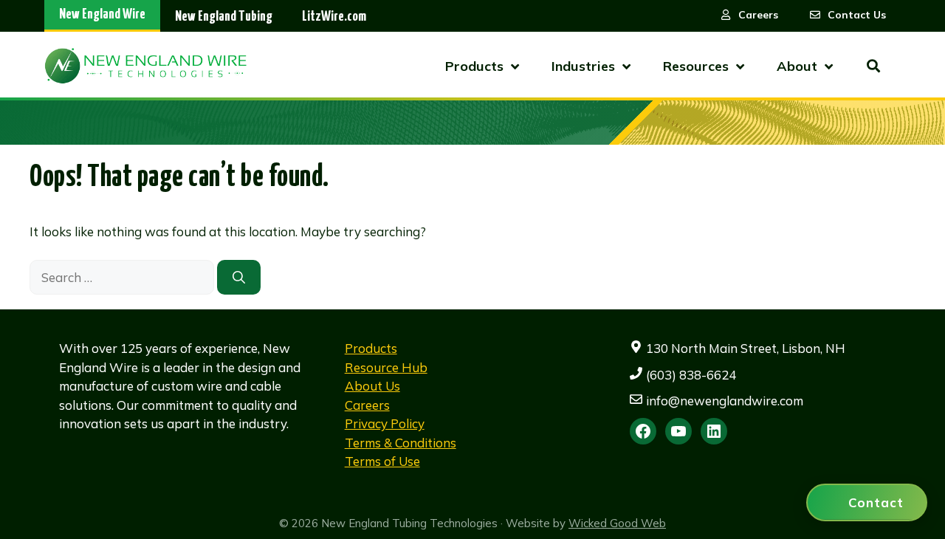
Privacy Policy (385, 423)
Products (371, 348)
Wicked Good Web (617, 523)
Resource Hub (386, 367)
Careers (367, 405)
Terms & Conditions (400, 442)
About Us (372, 386)
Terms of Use (382, 461)
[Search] (239, 277)
